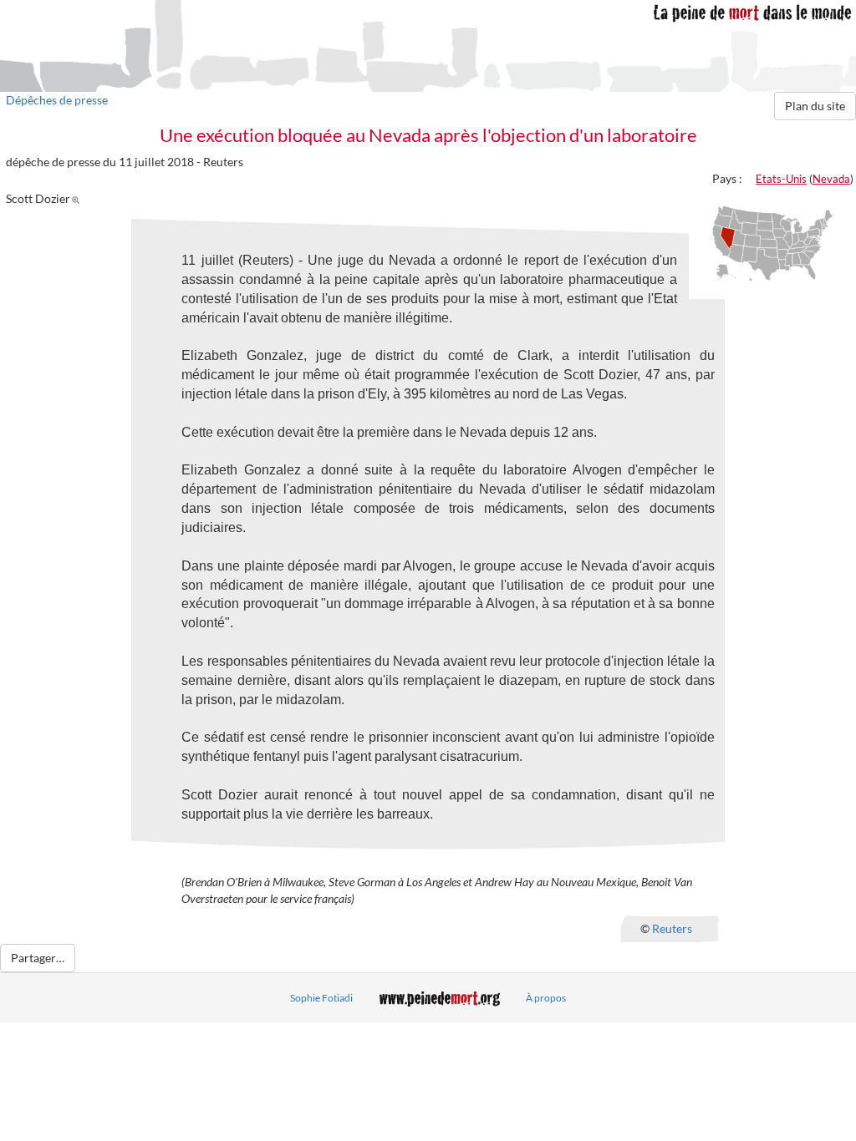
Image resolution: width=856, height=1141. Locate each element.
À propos (546, 997)
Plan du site (815, 106)
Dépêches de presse (57, 100)
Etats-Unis (781, 178)
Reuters (672, 927)
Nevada (831, 178)
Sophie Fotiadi (321, 997)
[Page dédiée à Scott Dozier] (78, 198)
